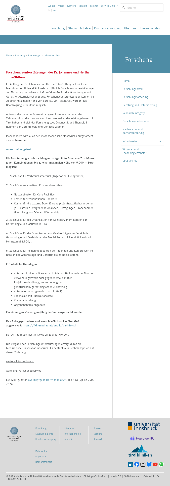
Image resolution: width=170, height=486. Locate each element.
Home (9, 55)
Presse (61, 5)
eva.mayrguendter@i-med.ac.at (47, 380)
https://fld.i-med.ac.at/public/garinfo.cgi (49, 325)
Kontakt (83, 5)
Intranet (94, 5)
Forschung (58, 28)
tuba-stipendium (52, 55)
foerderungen (34, 55)
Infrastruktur (130, 141)
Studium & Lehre (79, 28)
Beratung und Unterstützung (140, 105)
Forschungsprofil (133, 89)
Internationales (150, 28)
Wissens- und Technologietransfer (134, 151)
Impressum (41, 456)
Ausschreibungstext (18, 149)
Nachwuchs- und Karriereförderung (133, 131)
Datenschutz (42, 451)
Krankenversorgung (107, 28)
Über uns (130, 28)
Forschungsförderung (135, 97)
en (54, 10)
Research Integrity (134, 113)
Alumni (68, 439)
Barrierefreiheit (43, 461)
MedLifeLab (130, 161)
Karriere (71, 5)
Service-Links (108, 5)
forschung (20, 55)
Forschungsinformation (136, 121)
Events (51, 5)
